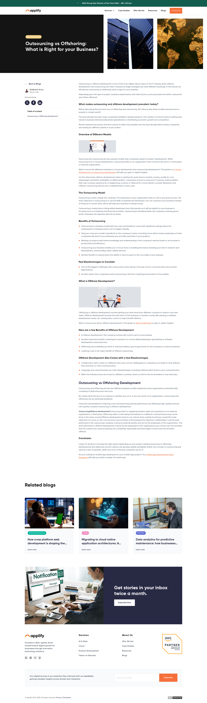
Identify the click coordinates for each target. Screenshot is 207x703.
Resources (152, 11)
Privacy (59, 697)
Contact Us (176, 11)
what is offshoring (143, 323)
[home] (33, 10)
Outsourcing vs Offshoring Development (42, 116)
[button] (109, 11)
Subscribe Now (124, 603)
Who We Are (138, 11)
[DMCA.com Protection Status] (175, 698)
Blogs (163, 11)
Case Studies (124, 11)
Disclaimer (67, 697)
